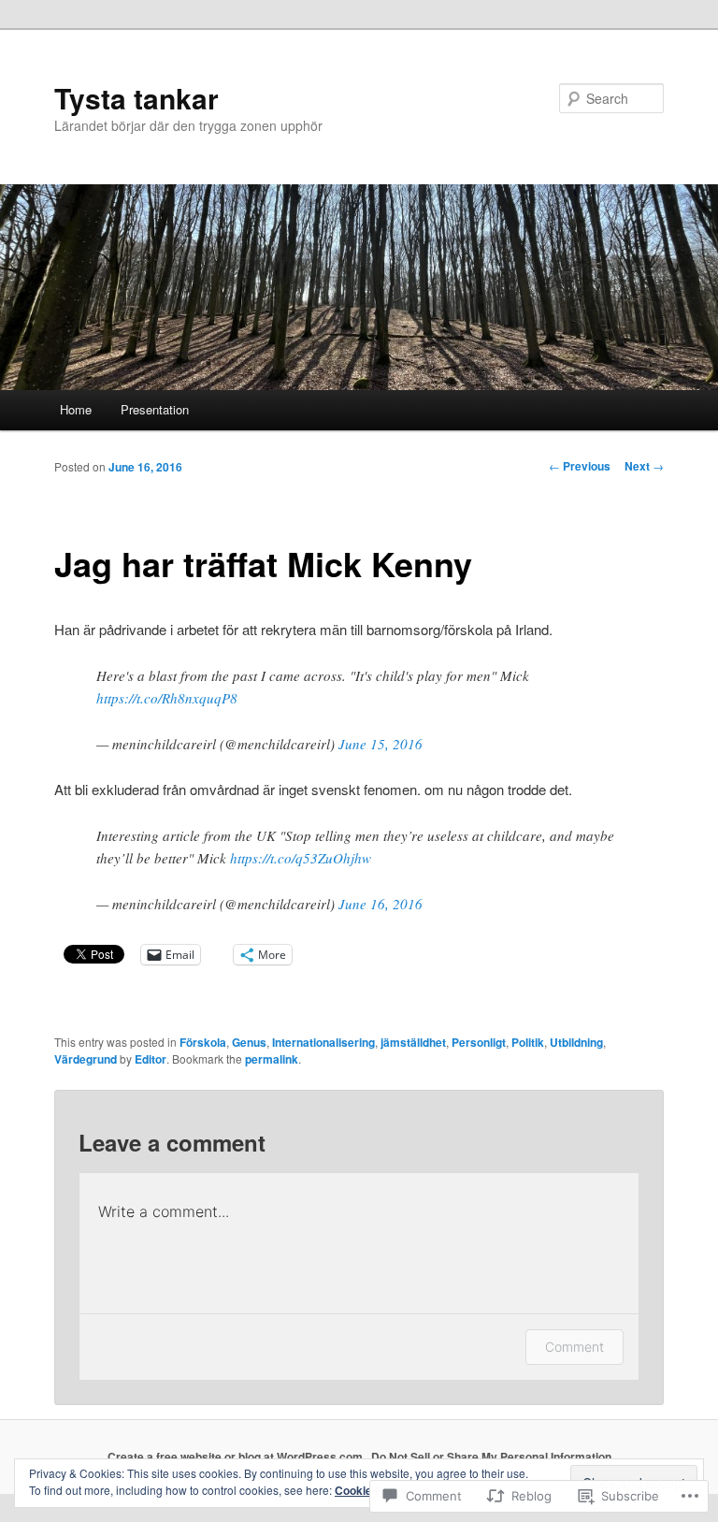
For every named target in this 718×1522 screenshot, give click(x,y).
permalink (271, 1059)
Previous (579, 465)
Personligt (479, 1042)
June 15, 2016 (380, 743)
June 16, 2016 (380, 903)
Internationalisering (323, 1042)
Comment (574, 1347)
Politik (527, 1042)
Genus (249, 1042)
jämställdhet (413, 1042)
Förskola (203, 1042)
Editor (150, 1059)
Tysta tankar (136, 98)
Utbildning (576, 1042)
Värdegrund (85, 1059)
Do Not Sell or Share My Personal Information (491, 1456)
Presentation (155, 409)
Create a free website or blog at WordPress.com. (237, 1456)
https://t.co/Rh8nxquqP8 (166, 698)
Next (644, 465)
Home (76, 409)
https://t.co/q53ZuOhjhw (300, 857)
